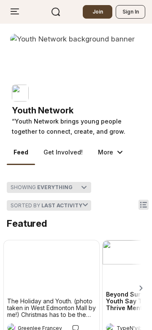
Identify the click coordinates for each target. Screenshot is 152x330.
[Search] (55, 12)
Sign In (130, 11)
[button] (79, 110)
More (105, 152)
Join (97, 11)
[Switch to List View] (143, 205)
